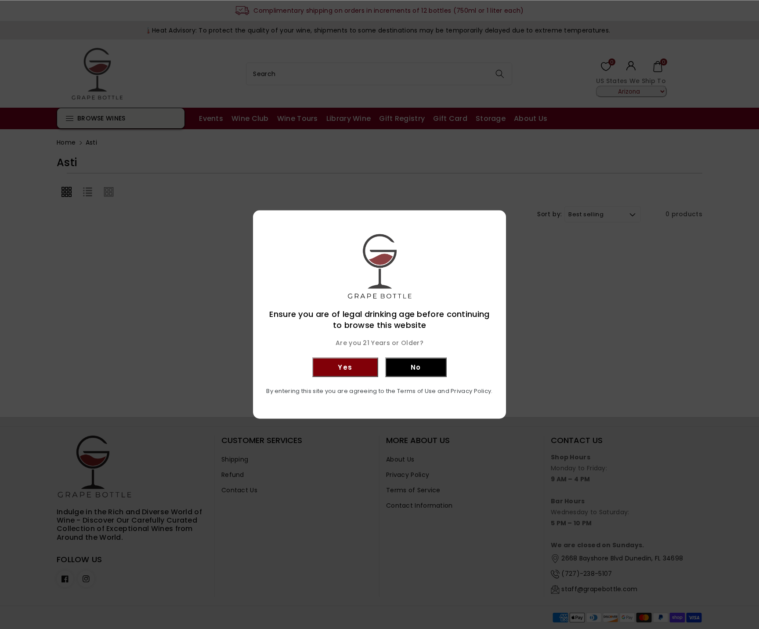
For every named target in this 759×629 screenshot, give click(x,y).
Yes (345, 366)
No (416, 366)
